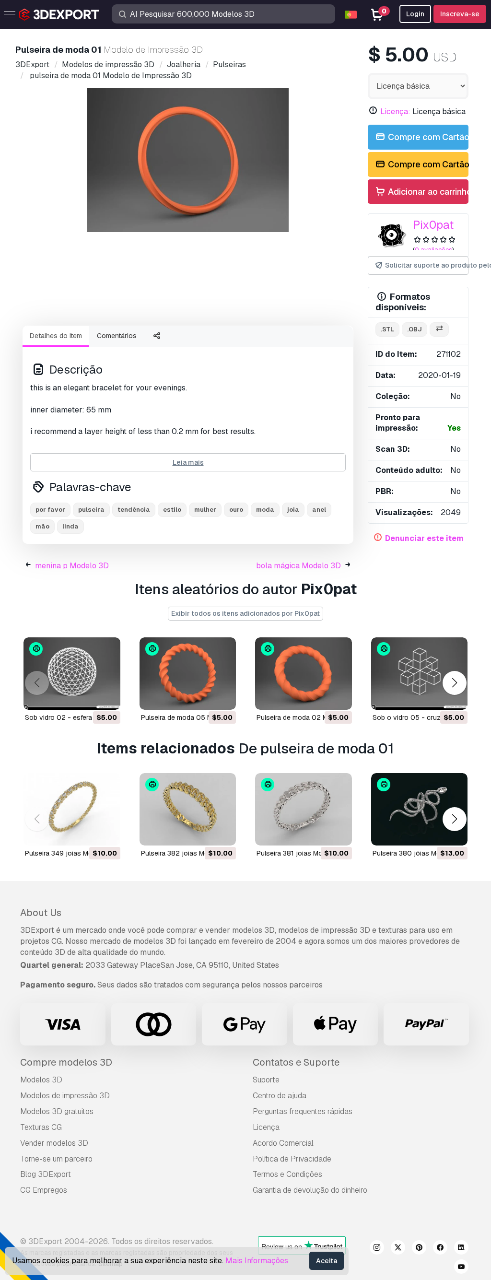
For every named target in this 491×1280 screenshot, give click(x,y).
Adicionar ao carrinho (427, 191)
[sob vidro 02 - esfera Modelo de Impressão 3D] (71, 673)
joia (293, 509)
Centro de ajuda (279, 1096)
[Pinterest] (419, 1248)
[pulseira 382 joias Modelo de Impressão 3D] (188, 809)
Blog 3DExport (45, 1174)
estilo (172, 509)
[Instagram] (376, 1248)
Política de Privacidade (292, 1159)
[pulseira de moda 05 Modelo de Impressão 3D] (188, 673)
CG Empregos (43, 1190)
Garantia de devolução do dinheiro (310, 1190)
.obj (414, 329)
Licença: (395, 111)
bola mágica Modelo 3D (298, 566)
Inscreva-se (459, 14)
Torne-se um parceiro (56, 1159)
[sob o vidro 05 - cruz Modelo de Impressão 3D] (419, 673)
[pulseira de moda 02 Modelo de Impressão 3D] (303, 673)
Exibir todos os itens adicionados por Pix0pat (245, 613)
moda (265, 509)
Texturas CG (41, 1127)
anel (319, 509)
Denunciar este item (424, 538)
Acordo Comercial (283, 1143)
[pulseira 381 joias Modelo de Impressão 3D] (303, 809)
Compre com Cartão (427, 136)
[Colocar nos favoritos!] (106, 696)
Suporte (266, 1080)
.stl (387, 329)
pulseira (91, 509)
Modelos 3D (41, 1080)
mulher (205, 509)
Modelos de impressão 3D (65, 1096)
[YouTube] (461, 1268)
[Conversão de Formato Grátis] (439, 330)
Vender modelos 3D (54, 1143)
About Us (40, 912)
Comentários (117, 335)
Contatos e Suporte (296, 1062)
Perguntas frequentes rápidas (302, 1111)
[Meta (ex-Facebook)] (440, 1248)
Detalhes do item (56, 335)
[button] (454, 683)
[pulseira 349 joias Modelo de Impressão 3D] (71, 809)
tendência (133, 509)
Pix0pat (433, 224)
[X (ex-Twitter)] (398, 1248)
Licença (266, 1127)
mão (42, 526)
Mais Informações (256, 1261)
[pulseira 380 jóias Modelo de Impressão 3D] (419, 809)
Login (415, 14)
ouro (236, 509)
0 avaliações (433, 250)
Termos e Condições (287, 1174)
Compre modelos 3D (66, 1062)
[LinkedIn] (461, 1248)
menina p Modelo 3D (72, 566)
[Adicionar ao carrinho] (86, 696)
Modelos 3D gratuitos (57, 1111)
